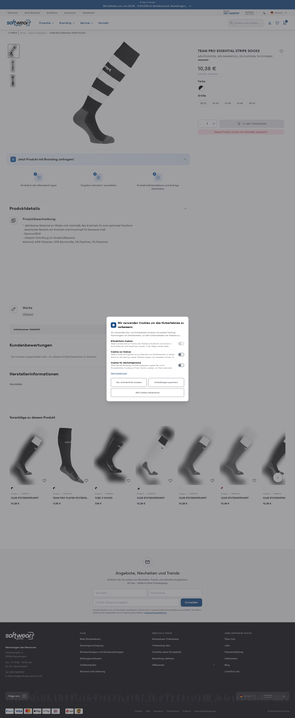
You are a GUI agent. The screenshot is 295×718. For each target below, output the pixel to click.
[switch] (181, 343)
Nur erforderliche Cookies (129, 382)
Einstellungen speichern (166, 382)
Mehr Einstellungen (119, 373)
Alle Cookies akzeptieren (148, 392)
